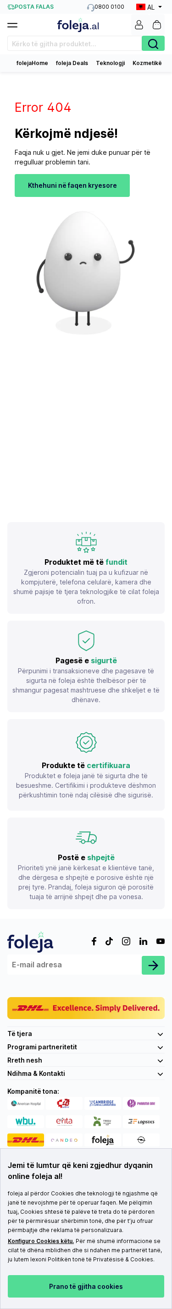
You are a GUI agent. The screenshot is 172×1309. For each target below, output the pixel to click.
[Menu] (16, 22)
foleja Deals (72, 63)
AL (151, 7)
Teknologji (110, 63)
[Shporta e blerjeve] (157, 24)
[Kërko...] (153, 43)
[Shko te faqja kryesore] (78, 25)
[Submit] (153, 965)
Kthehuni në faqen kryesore (72, 185)
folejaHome (32, 63)
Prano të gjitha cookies (86, 1286)
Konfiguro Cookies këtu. (41, 1241)
